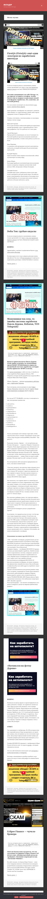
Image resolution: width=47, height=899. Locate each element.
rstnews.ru (15, 274)
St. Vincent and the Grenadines (30, 883)
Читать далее (12, 263)
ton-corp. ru (27, 188)
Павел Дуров (21, 189)
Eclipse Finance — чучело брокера (21, 832)
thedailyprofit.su (28, 274)
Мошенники (28, 186)
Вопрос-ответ (23, 270)
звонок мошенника (15, 372)
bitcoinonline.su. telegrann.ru (25, 271)
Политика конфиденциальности (26, 897)
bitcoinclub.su (15, 271)
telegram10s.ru (21, 274)
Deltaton (9, 188)
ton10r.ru (14, 275)
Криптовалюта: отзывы (31, 788)
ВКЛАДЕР (8, 4)
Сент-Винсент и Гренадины (30, 884)
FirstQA (12, 188)
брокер (31, 188)
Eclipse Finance (33, 627)
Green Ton (21, 389)
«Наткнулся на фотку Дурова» (19, 667)
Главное (22, 882)
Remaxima (15, 389)
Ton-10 (27, 389)
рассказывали (27, 258)
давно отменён (18, 363)
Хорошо (16, 897)
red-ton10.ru (9, 274)
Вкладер (16, 186)
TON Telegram (21, 188)
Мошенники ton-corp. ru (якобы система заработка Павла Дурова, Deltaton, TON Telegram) (23, 322)
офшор (16, 189)
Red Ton (31, 391)
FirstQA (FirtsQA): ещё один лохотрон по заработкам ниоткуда (22, 56)
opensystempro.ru (21, 273)
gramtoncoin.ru (14, 273)
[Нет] (45, 895)
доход (34, 188)
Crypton (31, 389)
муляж (13, 189)
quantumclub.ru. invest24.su (32, 273)
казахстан (9, 189)
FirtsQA (16, 188)
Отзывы (32, 186)
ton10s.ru (19, 275)
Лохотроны (22, 186)
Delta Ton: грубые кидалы (21, 231)
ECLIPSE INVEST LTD (29, 789)
